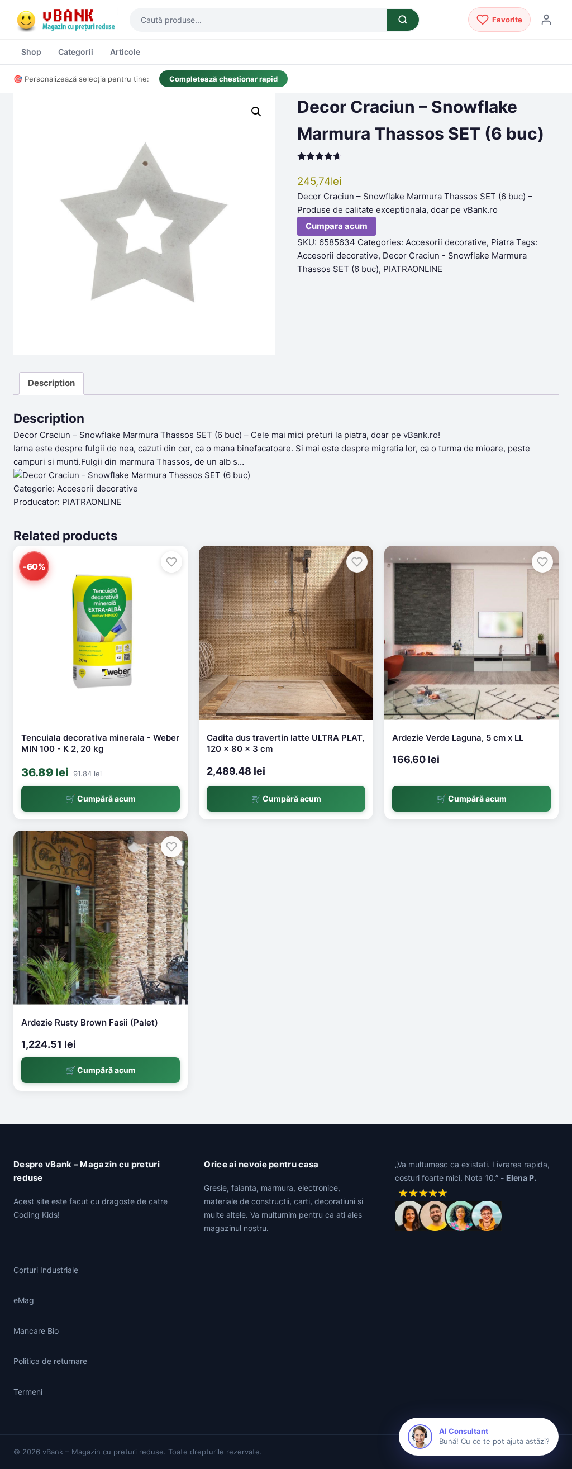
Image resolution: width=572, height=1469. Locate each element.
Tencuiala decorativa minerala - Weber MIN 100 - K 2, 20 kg (100, 743)
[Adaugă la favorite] (171, 562)
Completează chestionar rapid (223, 78)
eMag (23, 1300)
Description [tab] (51, 383)
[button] (256, 112)
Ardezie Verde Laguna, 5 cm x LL (457, 737)
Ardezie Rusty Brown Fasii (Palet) (89, 1022)
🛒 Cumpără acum (101, 798)
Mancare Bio (36, 1331)
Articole (125, 51)
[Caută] (403, 20)
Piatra (502, 242)
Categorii (75, 51)
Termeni (27, 1391)
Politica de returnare (50, 1361)
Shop (31, 51)
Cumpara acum (337, 226)
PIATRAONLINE (412, 269)
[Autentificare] (546, 19)
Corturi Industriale (45, 1270)
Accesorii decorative (446, 242)
